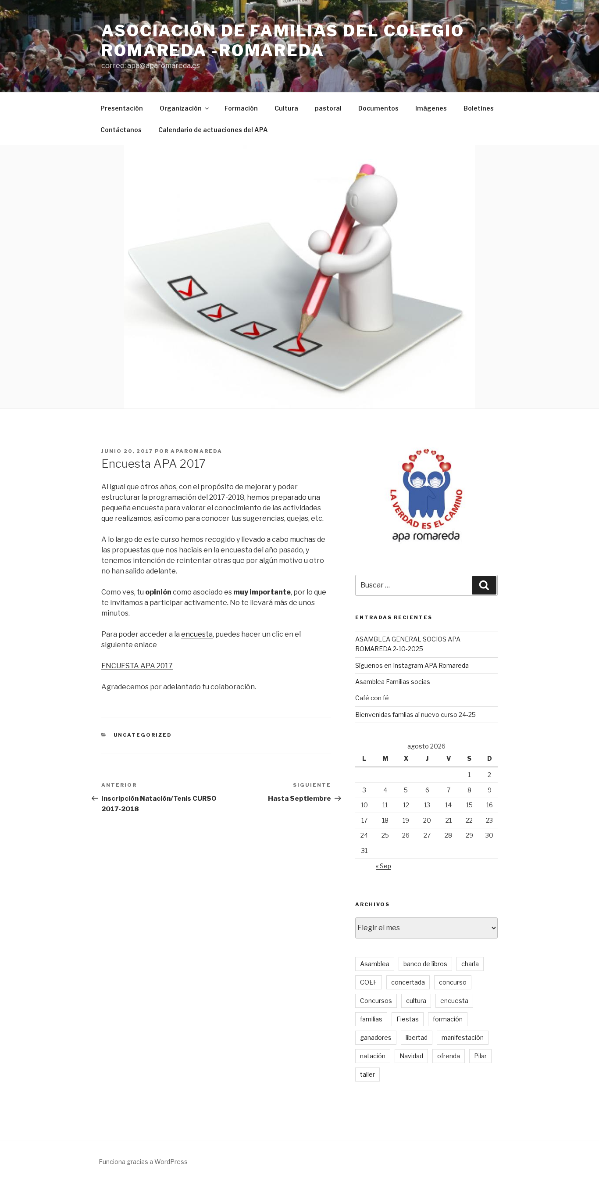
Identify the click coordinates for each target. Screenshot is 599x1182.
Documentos (378, 108)
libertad (417, 1037)
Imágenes (431, 108)
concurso (453, 982)
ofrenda (448, 1056)
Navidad (411, 1056)
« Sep (383, 866)
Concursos (376, 1000)
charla (470, 963)
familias (371, 1019)
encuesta (197, 634)
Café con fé (372, 698)
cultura (416, 1000)
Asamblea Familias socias (392, 681)
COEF (368, 982)
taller (367, 1074)
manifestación (463, 1037)
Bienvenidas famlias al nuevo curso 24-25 (415, 714)
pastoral (328, 108)
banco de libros (425, 963)
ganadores (376, 1037)
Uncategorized (143, 735)
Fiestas (407, 1019)
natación (372, 1056)
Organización (181, 108)
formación (448, 1019)
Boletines (479, 108)
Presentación (121, 108)
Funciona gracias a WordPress (143, 1161)
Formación (241, 108)
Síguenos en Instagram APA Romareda (412, 665)
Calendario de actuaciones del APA (213, 129)
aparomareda (196, 451)
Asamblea (374, 963)
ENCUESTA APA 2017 (137, 666)
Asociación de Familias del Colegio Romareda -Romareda (282, 40)
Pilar (480, 1056)
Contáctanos (121, 129)
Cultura (286, 108)
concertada (408, 982)
